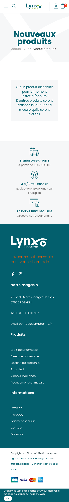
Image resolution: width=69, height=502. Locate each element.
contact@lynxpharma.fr (35, 324)
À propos (17, 415)
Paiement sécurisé (23, 421)
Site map (17, 434)
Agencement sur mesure (27, 382)
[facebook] (13, 274)
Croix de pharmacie (24, 350)
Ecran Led (17, 369)
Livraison (16, 408)
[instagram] (20, 274)
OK (7, 498)
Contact (16, 428)
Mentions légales (20, 463)
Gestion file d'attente (25, 363)
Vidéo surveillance (23, 376)
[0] (63, 6)
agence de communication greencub (31, 458)
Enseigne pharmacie (25, 356)
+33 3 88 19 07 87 (27, 313)
